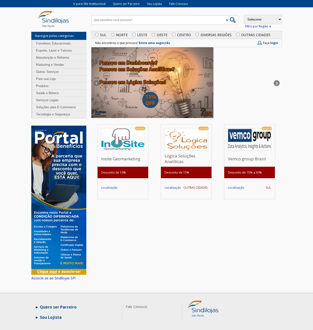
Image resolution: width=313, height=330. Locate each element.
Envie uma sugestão (154, 43)
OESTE (162, 35)
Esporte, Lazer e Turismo (54, 50)
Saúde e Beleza (47, 93)
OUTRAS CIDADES (255, 35)
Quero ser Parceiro (126, 4)
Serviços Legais (47, 100)
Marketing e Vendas (50, 64)
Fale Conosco (178, 4)
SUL (103, 35)
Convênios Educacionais (53, 43)
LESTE (142, 35)
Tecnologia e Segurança (53, 114)
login (274, 43)
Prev (96, 83)
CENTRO (184, 35)
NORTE (122, 35)
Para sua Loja (46, 79)
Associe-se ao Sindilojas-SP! (53, 278)
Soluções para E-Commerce (56, 107)
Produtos (42, 86)
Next (277, 83)
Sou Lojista (154, 4)
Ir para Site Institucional (89, 4)
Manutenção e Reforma (52, 57)
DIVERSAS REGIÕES (216, 35)
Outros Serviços (47, 72)
